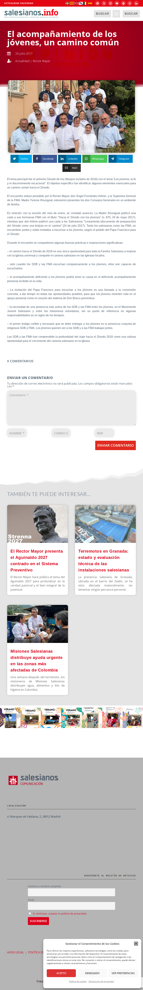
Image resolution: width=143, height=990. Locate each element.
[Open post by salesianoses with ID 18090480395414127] (30, 718)
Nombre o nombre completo (44, 886)
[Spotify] (123, 3)
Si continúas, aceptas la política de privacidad (59, 913)
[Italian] (85, 3)
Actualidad (22, 61)
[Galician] (81, 3)
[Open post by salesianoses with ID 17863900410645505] (112, 718)
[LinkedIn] (136, 3)
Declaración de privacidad (101, 981)
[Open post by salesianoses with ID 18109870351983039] (133, 718)
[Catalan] (72, 3)
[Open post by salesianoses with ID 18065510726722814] (10, 718)
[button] (136, 943)
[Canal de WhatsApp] (129, 3)
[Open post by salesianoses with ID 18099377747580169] (92, 718)
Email (31, 899)
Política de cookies (78, 981)
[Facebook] (97, 3)
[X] (104, 3)
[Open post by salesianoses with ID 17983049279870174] (51, 718)
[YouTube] (116, 3)
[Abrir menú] (116, 14)
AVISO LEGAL (15, 952)
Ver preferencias (123, 973)
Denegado (92, 973)
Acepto (61, 973)
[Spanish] (90, 3)
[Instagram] (110, 3)
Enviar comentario (115, 445)
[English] (76, 3)
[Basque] (67, 3)
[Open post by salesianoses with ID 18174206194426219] (71, 718)
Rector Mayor (41, 61)
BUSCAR (102, 13)
